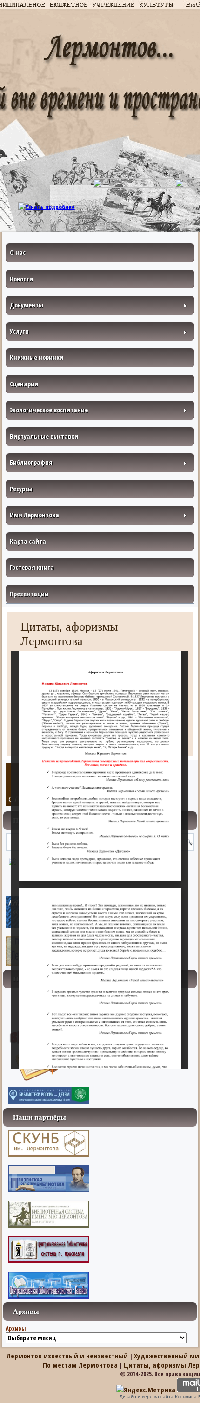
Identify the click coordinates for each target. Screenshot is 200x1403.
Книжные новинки (36, 357)
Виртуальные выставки (44, 436)
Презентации (29, 593)
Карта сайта (28, 541)
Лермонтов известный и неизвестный (67, 1355)
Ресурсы (21, 488)
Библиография (31, 462)
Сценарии (24, 383)
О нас (18, 252)
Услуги (19, 331)
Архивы (16, 1328)
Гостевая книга (32, 567)
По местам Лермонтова (80, 1365)
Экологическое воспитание (49, 409)
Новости (21, 278)
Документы (26, 304)
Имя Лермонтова (34, 514)
